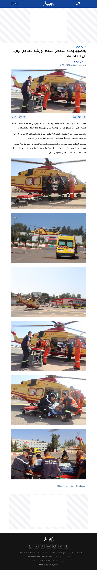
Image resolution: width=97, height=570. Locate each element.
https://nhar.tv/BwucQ (67, 486)
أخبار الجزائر (81, 47)
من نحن (52, 553)
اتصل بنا (41, 553)
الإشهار (61, 553)
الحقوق (59, 561)
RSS (57, 557)
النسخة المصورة (75, 553)
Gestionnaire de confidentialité (40, 557)
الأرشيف (66, 557)
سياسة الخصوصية (27, 553)
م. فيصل (77, 62)
